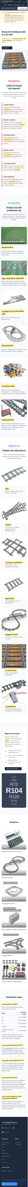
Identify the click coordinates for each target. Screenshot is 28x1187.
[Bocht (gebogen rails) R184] (3, 242)
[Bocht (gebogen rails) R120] (11, 242)
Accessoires (4, 1162)
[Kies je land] (19, 2)
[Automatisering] (14, 408)
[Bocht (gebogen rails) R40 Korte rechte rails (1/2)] (21, 242)
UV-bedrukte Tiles (6, 1156)
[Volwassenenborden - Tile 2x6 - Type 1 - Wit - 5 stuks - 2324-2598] (9, 365)
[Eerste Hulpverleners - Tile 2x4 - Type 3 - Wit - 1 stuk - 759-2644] (14, 368)
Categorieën (23, 8)
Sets (3, 1159)
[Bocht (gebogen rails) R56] (19, 242)
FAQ (23, 5)
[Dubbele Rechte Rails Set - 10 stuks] (13, 65)
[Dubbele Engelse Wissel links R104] (20, 267)
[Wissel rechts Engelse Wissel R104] (9, 266)
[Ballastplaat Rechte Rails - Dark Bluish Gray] (25, 62)
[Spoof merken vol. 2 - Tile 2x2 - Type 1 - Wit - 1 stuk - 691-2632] (6, 374)
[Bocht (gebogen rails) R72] (17, 242)
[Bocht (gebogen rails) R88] (15, 242)
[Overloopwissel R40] (25, 264)
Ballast (3, 1150)
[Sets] (14, 334)
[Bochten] (14, 235)
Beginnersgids (9, 1048)
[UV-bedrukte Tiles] (14, 370)
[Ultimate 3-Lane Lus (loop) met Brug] (13, 331)
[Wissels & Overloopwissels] (14, 268)
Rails (3, 1147)
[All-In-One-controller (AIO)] (8, 411)
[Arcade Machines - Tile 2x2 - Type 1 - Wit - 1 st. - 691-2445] (14, 372)
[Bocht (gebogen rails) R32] (22, 242)
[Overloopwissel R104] (8, 263)
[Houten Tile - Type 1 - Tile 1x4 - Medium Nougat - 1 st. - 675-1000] (14, 60)
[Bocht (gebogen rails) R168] (5, 242)
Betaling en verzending (7, 1170)
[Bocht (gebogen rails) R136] (9, 242)
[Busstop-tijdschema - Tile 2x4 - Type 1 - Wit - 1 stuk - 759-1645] (22, 370)
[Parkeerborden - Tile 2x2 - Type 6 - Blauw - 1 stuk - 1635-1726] (5, 371)
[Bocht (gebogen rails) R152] (7, 242)
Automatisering (5, 1153)
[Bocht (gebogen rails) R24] (23, 242)
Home (5, 5)
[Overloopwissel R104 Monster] (15, 265)
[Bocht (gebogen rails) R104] (13, 242)
